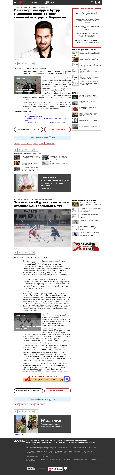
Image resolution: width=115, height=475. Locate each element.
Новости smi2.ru (20, 194)
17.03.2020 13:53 (18, 7)
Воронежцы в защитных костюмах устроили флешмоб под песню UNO (59, 163)
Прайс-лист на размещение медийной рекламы (81, 442)
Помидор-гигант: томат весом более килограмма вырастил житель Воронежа (86, 20)
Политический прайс (60, 442)
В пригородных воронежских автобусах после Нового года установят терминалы (30, 169)
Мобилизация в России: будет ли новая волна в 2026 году (88, 108)
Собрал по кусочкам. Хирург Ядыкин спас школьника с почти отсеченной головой (90, 65)
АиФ (27, 248)
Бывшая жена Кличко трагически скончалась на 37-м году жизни (88, 119)
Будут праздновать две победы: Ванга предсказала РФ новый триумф (88, 114)
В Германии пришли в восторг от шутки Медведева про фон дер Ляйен (90, 125)
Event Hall (16, 59)
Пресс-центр (44, 440)
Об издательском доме (32, 440)
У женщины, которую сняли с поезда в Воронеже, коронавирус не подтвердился (59, 157)
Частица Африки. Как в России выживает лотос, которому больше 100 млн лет (90, 228)
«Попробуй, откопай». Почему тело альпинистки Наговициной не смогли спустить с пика (90, 234)
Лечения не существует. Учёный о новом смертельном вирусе (89, 221)
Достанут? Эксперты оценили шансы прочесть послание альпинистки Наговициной (90, 83)
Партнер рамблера (41, 468)
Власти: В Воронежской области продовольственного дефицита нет (31, 157)
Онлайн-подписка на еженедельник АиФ (75, 440)
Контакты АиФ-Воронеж (33, 442)
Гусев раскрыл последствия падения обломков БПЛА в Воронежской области (86, 28)
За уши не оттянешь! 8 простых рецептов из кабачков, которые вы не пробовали (90, 204)
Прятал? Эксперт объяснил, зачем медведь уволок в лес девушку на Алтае (89, 71)
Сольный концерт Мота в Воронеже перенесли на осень (48, 122)
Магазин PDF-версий (56, 440)
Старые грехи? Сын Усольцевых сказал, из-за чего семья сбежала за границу (90, 216)
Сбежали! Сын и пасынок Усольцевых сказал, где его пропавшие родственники (90, 210)
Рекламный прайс (47, 442)
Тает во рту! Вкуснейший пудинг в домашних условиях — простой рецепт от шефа (89, 59)
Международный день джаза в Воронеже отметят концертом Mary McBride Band (30, 163)
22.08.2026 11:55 (18, 199)
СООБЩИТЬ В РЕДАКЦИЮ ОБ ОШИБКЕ (36, 444)
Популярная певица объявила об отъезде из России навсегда (88, 96)
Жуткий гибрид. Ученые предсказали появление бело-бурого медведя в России (90, 53)
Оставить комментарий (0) (57, 129)
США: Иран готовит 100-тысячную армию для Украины (88, 102)
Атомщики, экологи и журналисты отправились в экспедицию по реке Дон (87, 42)
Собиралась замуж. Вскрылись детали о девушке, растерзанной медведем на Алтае (89, 77)
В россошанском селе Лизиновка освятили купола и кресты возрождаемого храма (86, 35)
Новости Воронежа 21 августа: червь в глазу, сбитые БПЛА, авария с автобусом (86, 13)
